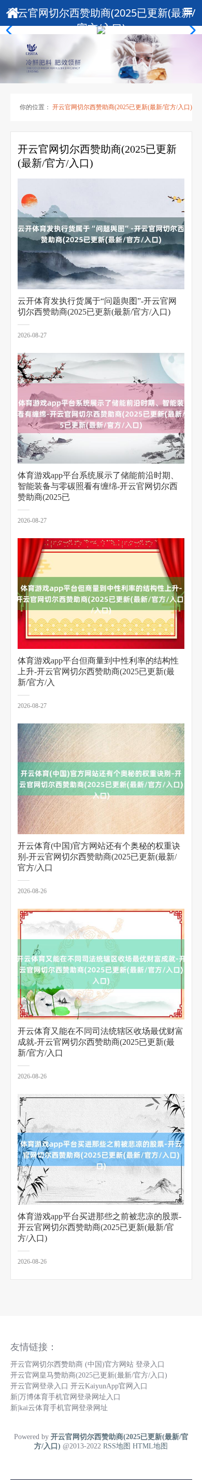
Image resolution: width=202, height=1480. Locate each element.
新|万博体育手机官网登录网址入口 (65, 1397)
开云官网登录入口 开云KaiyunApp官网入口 (79, 1386)
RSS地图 (117, 1446)
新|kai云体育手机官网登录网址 (59, 1408)
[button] (190, 30)
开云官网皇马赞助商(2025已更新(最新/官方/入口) (88, 1375)
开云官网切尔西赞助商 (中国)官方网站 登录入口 (87, 1364)
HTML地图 (150, 1446)
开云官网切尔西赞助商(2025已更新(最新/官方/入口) (122, 107)
